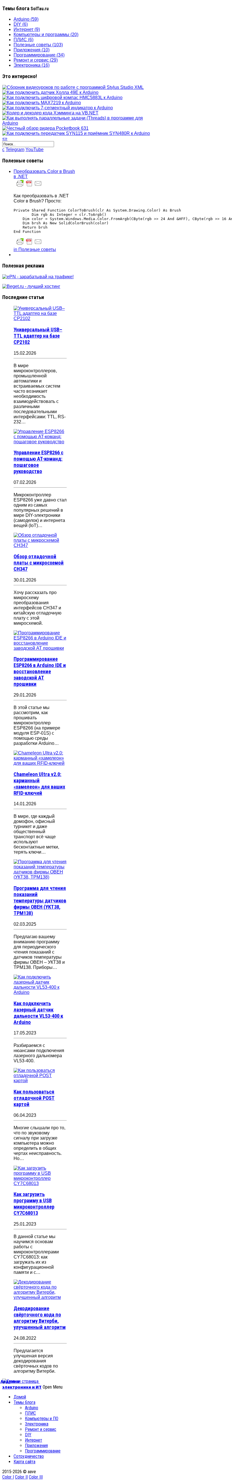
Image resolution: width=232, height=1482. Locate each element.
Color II (21, 1477)
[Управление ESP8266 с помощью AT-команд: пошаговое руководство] (40, 441)
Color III (36, 1477)
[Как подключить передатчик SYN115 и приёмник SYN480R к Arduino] (76, 133)
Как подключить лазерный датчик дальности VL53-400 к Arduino (38, 1012)
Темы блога (24, 1402)
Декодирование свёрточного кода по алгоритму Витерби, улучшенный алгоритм (40, 1317)
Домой (20, 1397)
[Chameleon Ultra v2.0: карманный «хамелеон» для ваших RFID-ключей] (40, 763)
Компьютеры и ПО (41, 1418)
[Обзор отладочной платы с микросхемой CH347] (40, 545)
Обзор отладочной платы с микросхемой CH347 (39, 562)
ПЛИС (30, 1413)
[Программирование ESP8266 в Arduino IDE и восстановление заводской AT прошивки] (40, 648)
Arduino (31, 1407)
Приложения (36, 1445)
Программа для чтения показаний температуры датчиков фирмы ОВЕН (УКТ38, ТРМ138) (40, 900)
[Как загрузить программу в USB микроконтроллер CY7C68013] (40, 1183)
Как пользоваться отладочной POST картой (34, 1098)
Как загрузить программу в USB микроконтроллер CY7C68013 (34, 1203)
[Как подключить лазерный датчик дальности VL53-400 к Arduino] (40, 992)
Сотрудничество (29, 1456)
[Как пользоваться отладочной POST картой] (40, 1080)
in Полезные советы (35, 249)
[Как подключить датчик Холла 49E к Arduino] (50, 92)
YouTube (34, 149)
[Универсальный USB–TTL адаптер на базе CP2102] (40, 318)
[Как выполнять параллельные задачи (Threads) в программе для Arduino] (78, 123)
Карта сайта (24, 1461)
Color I (8, 1477)
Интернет (33, 1440)
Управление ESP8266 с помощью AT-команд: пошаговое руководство (38, 462)
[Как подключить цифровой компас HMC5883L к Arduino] (62, 97)
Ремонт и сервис (40, 1429)
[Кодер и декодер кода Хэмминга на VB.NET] (50, 112)
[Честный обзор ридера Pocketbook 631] (45, 128)
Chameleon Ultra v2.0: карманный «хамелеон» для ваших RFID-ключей (39, 783)
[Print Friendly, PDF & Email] (29, 186)
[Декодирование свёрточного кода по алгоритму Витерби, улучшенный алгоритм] (40, 1297)
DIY (28, 1434)
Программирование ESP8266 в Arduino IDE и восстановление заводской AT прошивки (40, 671)
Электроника (36, 1424)
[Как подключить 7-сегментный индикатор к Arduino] (57, 107)
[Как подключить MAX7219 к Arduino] (41, 102)
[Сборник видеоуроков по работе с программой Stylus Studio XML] (73, 87)
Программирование (43, 1451)
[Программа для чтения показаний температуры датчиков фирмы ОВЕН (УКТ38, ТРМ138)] (40, 877)
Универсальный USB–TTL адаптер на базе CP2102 (38, 336)
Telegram (15, 149)
